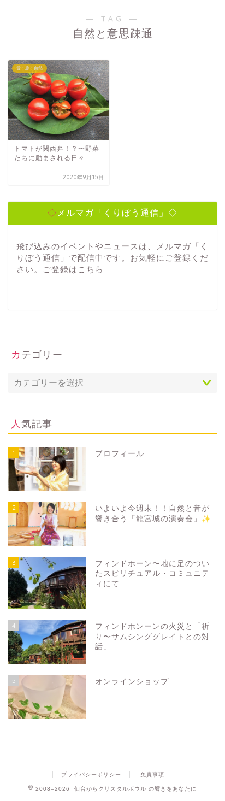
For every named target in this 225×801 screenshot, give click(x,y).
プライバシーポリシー (91, 774)
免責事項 (152, 774)
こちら (91, 269)
